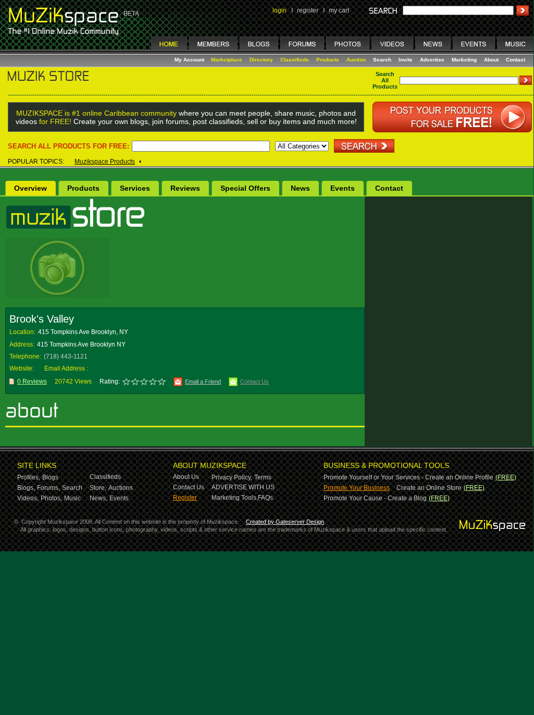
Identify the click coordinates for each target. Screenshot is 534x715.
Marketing (464, 60)
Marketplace (226, 60)
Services (135, 188)
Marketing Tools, (235, 497)
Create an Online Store (429, 487)
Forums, (48, 487)
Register (185, 497)
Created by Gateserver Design (285, 522)
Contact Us (254, 381)
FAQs (265, 497)
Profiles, (28, 477)
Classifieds (294, 60)
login (279, 10)
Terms (262, 477)
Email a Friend (203, 381)
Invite (406, 60)
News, (98, 498)
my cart (339, 10)
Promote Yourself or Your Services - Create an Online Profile (408, 477)
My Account (190, 60)
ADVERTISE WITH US (243, 487)
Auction (356, 60)
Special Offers (245, 188)
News (300, 188)
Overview (30, 188)
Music (72, 498)
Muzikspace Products (104, 161)
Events (342, 188)
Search (382, 60)
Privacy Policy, (232, 477)
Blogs (50, 477)
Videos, (28, 498)
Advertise (432, 60)
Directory (261, 60)
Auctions (120, 487)
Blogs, (26, 487)
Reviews (185, 188)
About (491, 60)
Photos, (51, 498)
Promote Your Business (357, 487)
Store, (98, 487)
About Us (186, 476)
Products (327, 60)
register (307, 10)
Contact (515, 60)
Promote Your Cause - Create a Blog (375, 498)
